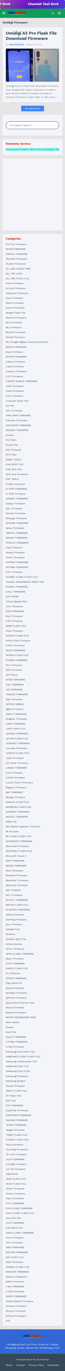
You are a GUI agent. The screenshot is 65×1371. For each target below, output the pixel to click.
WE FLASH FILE (15, 1257)
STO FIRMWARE (14, 1105)
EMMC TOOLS (13, 459)
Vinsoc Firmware (15, 1193)
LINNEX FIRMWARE (16, 767)
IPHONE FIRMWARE (17, 660)
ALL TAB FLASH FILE (17, 278)
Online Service (14, 944)
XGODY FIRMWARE (16, 1296)
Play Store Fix (14, 983)
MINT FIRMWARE (15, 860)
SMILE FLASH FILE (16, 1090)
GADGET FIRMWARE (17, 498)
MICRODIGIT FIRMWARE (19, 841)
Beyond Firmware (16, 317)
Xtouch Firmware (16, 1311)
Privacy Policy (36, 1365)
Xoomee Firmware (16, 1306)
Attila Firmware (15, 303)
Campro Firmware (16, 371)
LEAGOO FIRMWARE (17, 733)
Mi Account (12, 831)
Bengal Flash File (15, 312)
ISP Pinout (12, 675)
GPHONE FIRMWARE (17, 523)
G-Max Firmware (15, 484)
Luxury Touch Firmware (19, 782)
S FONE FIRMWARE (17, 1041)
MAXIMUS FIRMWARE (18, 811)
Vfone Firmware (15, 1188)
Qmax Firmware (15, 988)
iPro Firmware (14, 665)
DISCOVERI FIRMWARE (18, 425)
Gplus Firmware (15, 528)
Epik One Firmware (17, 474)
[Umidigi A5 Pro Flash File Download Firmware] (32, 65)
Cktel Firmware (15, 391)
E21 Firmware (13, 449)
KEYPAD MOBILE (15, 704)
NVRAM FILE (13, 929)
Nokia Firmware (15, 914)
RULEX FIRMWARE (16, 1037)
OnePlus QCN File (16, 939)
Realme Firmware (16, 1012)
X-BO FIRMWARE (15, 1286)
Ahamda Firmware (16, 258)
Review (10, 1027)
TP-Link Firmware (16, 1154)
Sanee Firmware (15, 1086)
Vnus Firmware (14, 1237)
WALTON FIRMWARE (17, 1252)
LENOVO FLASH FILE (17, 753)
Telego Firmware (15, 1130)
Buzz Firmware (14, 352)
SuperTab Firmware (17, 1110)
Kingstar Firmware (16, 718)
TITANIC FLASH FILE (17, 1139)
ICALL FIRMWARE (15, 591)
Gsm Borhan (42, 1359)
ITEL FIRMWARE (15, 684)
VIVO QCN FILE (14, 1227)
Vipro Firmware (15, 1198)
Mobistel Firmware (16, 875)
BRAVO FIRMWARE (16, 347)
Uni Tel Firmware (15, 1169)
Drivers (10, 435)
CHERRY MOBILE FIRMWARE (21, 381)
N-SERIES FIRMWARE (18, 909)
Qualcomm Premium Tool (20, 1002)
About (9, 1365)
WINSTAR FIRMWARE (17, 1271)
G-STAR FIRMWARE (16, 488)
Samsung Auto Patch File (20, 1051)
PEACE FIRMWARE (16, 978)
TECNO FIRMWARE (16, 1125)
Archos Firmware (16, 288)
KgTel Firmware (14, 709)
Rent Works (12, 1022)
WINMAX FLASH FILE (17, 1267)
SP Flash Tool (13, 1095)
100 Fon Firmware (16, 244)
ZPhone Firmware (16, 1316)
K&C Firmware (14, 699)
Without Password (16, 1276)
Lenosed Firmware (16, 748)
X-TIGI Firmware (15, 1291)
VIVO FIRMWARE (15, 1223)
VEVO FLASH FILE (16, 1183)
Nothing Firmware (16, 919)
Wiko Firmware (14, 1262)
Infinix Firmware (15, 645)
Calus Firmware (15, 366)
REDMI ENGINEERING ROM (21, 1017)
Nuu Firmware (14, 924)
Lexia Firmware (15, 758)
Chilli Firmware (15, 386)
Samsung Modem (15, 1081)
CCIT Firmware (14, 376)
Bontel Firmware (15, 337)
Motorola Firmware (17, 885)
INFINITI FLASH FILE (17, 635)
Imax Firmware (14, 631)
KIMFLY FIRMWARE (16, 714)
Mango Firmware (15, 797)
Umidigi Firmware (16, 1164)
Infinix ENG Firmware (18, 640)
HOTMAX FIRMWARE (17, 562)
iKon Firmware (14, 616)
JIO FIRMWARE (14, 689)
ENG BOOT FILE (15, 464)
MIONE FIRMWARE (16, 865)
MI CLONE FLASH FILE (18, 836)
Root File (11, 1032)
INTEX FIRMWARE (15, 650)
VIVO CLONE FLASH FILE (20, 1213)
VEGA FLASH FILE (16, 1179)
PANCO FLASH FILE (17, 968)
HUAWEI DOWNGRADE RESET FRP (25, 582)
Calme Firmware (15, 361)
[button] (4, 13)
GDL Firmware (14, 508)
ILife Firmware (14, 621)
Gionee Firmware (16, 513)
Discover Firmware (16, 420)
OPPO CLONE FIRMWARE (20, 953)
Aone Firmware (14, 283)
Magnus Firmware (16, 787)
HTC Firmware (14, 572)
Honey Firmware (15, 552)
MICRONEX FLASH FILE (19, 851)
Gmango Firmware (16, 518)
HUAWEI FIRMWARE (17, 586)
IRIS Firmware (14, 670)
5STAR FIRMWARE (16, 249)
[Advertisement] (32, 194)
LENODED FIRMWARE (18, 743)
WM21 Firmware (15, 1281)
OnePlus (10, 934)
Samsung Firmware (17, 1076)
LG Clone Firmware (17, 763)
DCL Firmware (14, 410)
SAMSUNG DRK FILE (17, 1066)
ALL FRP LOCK (14, 273)
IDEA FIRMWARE (15, 611)
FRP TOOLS (12, 479)
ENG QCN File (14, 469)
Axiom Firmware (15, 307)
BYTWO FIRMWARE (16, 356)
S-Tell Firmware (15, 1046)
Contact (20, 1365)
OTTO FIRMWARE (15, 963)
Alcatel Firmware (16, 263)
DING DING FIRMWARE (18, 415)
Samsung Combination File (21, 1061)
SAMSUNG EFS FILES (18, 1071)
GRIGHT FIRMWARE (16, 537)
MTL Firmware (14, 895)
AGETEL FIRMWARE (17, 254)
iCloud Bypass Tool (16, 601)
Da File (10, 405)
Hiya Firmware (14, 547)
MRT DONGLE (13, 890)
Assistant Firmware (17, 293)
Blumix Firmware (15, 332)
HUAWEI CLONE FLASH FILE (22, 577)
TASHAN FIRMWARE (17, 1120)
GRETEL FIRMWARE (17, 533)
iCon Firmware (14, 606)
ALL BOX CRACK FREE (18, 268)
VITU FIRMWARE (15, 1203)
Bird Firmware (14, 322)
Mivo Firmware (14, 870)
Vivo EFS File (13, 1218)
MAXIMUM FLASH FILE (18, 807)
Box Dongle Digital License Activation (27, 342)
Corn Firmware (14, 396)
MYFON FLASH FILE (17, 905)
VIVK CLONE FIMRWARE (19, 1208)
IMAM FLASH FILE (16, 626)
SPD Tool (11, 1100)
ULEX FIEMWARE (15, 1159)
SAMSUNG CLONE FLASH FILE (23, 1056)
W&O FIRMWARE (15, 1247)
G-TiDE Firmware (16, 493)
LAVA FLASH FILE (15, 728)
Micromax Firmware (17, 846)
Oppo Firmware (15, 958)
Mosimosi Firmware (17, 880)
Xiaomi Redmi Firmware (19, 1301)
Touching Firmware (17, 1149)
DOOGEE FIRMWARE (17, 430)
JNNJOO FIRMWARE (17, 694)
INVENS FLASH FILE (17, 655)
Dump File (12, 444)
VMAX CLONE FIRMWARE (20, 1232)
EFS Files (11, 454)
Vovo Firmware (14, 1242)
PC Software (13, 973)
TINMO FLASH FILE (16, 1135)
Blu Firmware (13, 327)
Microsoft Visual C (16, 856)
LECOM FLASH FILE (17, 738)
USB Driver (12, 1174)
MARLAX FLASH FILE (17, 802)
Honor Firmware (15, 557)
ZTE (8, 1320)
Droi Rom (11, 440)
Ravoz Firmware (15, 1007)
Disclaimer (53, 1365)
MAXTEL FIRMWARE (17, 816)
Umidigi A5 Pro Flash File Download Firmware (31, 36)
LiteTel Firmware (15, 777)
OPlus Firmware (15, 949)
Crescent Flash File (17, 401)
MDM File (11, 821)
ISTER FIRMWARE (15, 679)
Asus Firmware (14, 298)
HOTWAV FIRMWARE (17, 567)
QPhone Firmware (16, 997)
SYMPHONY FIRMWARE (18, 1115)
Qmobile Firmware (16, 992)
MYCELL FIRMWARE (17, 900)
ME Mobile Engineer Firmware (23, 826)
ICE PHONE (12, 596)
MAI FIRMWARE (14, 792)
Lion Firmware (14, 772)
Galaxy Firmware (15, 503)
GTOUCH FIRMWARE (17, 542)
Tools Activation (15, 1144)
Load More (33, 108)
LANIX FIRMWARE (15, 723)
